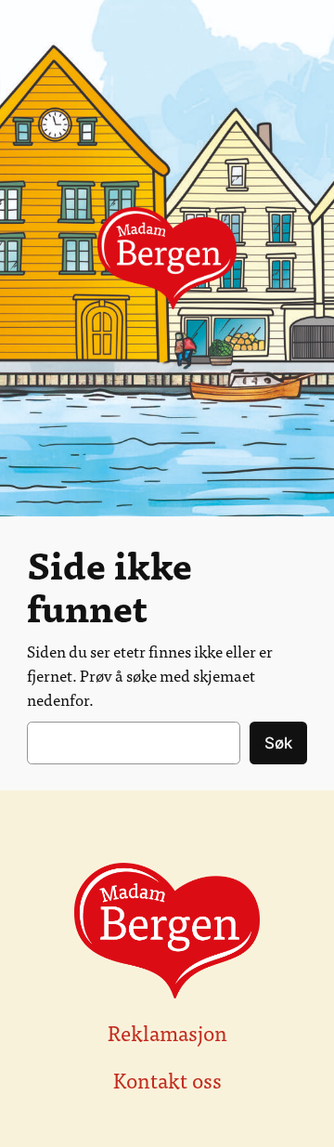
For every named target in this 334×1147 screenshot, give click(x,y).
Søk (278, 743)
